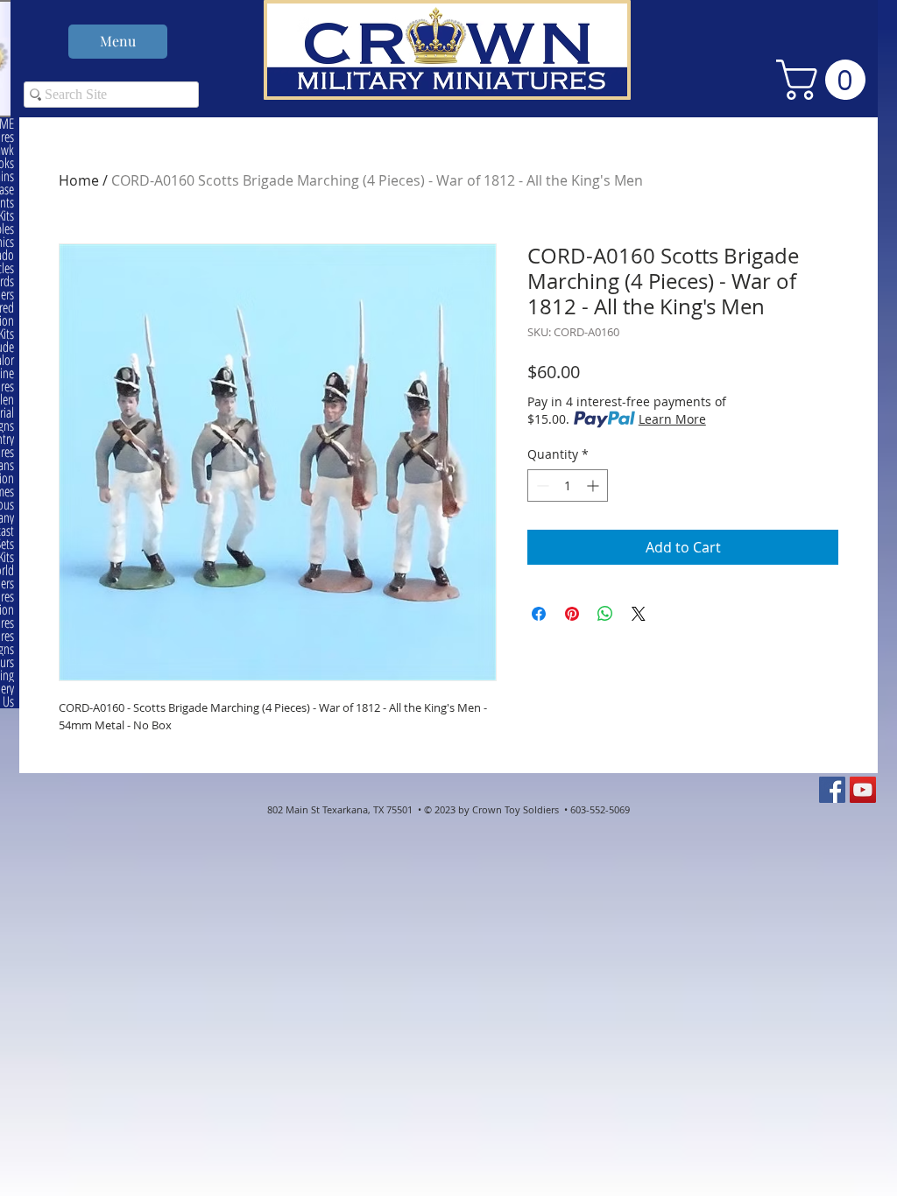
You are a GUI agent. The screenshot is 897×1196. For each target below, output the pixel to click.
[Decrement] (541, 485)
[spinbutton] (567, 485)
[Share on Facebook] (538, 613)
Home (79, 180)
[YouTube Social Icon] (863, 790)
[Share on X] (638, 613)
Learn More (672, 419)
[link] (825, 80)
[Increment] (594, 485)
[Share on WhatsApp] (605, 613)
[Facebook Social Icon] (832, 790)
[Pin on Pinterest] (572, 613)
